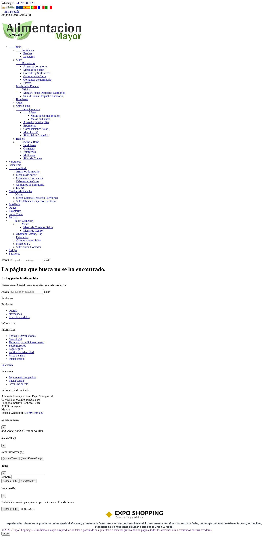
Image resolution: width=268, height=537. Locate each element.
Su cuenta (7, 365)
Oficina (23, 89)
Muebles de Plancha (27, 86)
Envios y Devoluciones (22, 335)
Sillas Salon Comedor (35, 135)
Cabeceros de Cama (34, 76)
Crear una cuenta (18, 383)
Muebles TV (30, 132)
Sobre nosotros (17, 345)
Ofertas (13, 310)
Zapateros (29, 56)
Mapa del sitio (17, 355)
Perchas (27, 53)
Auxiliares (25, 50)
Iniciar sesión (16, 358)
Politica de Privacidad (21, 352)
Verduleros (29, 145)
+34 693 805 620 (24, 3)
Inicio (15, 46)
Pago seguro (16, 348)
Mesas (29, 112)
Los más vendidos (19, 317)
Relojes (20, 138)
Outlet (19, 102)
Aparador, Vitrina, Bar (36, 122)
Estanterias (29, 125)
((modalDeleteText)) (31, 458)
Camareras (29, 148)
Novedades (15, 313)
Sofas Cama (23, 105)
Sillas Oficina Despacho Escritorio (43, 96)
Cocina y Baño (27, 142)
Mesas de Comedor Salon (45, 115)
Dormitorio (25, 63)
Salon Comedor (28, 109)
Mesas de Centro (40, 119)
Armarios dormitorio (35, 66)
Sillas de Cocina (32, 158)
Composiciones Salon (35, 128)
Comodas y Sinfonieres (36, 73)
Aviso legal (15, 339)
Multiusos (29, 155)
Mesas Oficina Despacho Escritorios (44, 92)
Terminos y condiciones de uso (26, 342)
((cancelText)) (10, 458)
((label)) (6, 476)
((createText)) (28, 481)
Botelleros (22, 99)
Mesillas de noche (33, 69)
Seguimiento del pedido (22, 377)
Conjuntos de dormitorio (37, 79)
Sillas (19, 59)
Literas (27, 82)
